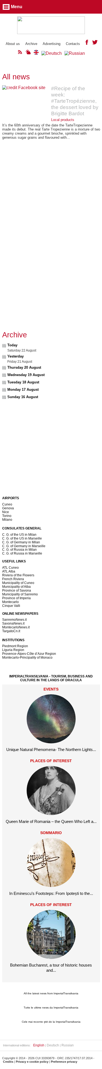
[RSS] (20, 53)
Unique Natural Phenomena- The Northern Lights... (51, 749)
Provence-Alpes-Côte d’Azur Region (29, 654)
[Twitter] (95, 43)
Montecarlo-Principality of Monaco (27, 657)
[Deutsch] (51, 53)
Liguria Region (13, 650)
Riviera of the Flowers (18, 575)
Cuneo (7, 504)
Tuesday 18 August (23, 382)
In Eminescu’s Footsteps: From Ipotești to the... (51, 893)
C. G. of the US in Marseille (22, 538)
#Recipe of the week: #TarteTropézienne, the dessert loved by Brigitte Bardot (74, 101)
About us (13, 44)
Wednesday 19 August (26, 375)
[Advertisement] (51, 199)
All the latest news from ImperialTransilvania (51, 993)
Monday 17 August (23, 389)
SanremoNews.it (14, 620)
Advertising (51, 44)
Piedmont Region (15, 646)
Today (12, 345)
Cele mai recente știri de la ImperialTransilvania (51, 1021)
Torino (6, 516)
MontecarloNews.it (16, 627)
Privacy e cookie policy (32, 1061)
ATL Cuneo (10, 568)
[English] (36, 53)
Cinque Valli (11, 606)
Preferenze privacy (64, 1061)
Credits (8, 1061)
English (38, 1045)
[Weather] (28, 53)
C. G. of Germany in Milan (21, 542)
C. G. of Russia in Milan (19, 550)
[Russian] (74, 53)
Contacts (73, 44)
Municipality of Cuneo (18, 583)
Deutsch (53, 1045)
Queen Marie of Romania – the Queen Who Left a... (51, 821)
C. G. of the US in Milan (19, 535)
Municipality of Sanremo (20, 594)
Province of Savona (16, 590)
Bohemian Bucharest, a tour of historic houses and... (51, 967)
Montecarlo (10, 602)
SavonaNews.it (13, 623)
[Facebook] (86, 43)
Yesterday (15, 356)
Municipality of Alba (16, 587)
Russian (67, 1045)
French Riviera (13, 579)
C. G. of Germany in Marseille (23, 546)
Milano (7, 520)
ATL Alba (8, 571)
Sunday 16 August (22, 397)
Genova (8, 508)
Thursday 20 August (24, 367)
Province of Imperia (16, 598)
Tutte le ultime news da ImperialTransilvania (51, 1007)
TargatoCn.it (11, 631)
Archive (31, 44)
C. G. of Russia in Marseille (22, 553)
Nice (5, 512)
